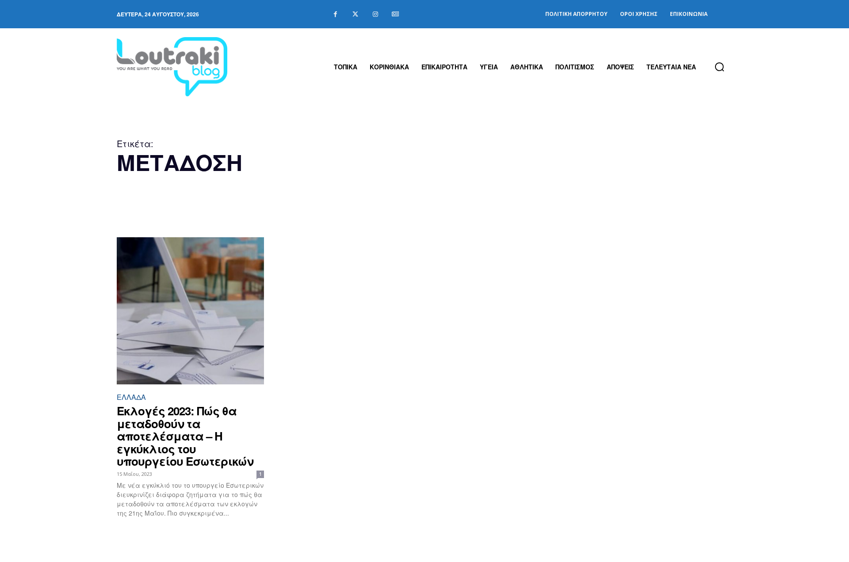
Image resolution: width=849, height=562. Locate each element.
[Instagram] (375, 14)
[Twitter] (355, 14)
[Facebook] (335, 14)
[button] (719, 67)
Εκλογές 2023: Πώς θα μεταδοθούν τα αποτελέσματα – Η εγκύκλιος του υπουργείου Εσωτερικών (185, 436)
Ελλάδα (131, 397)
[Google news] (395, 14)
